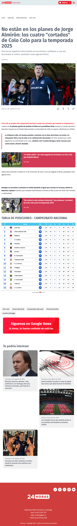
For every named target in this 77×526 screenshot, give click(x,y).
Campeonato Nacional (35, 309)
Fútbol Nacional (21, 18)
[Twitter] (68, 109)
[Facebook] (63, 109)
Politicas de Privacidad (38, 518)
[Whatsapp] (58, 109)
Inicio (3, 18)
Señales (65, 3)
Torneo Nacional (18, 309)
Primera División (52, 309)
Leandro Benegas (9, 313)
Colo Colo (32, 18)
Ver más (26, 162)
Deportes (11, 18)
